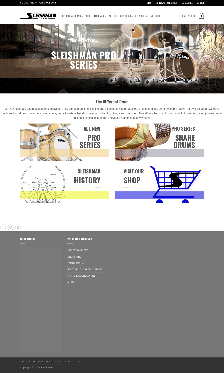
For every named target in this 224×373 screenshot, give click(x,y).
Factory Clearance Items (85, 269)
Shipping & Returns (31, 362)
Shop (158, 16)
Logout (200, 3)
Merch (71, 282)
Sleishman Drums (71, 16)
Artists (113, 16)
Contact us (187, 3)
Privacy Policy (54, 362)
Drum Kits (74, 256)
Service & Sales (128, 16)
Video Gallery (146, 16)
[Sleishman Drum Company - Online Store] (38, 14)
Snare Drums (76, 263)
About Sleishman (95, 16)
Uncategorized (77, 250)
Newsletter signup (168, 3)
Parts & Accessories (81, 275)
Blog (149, 3)
